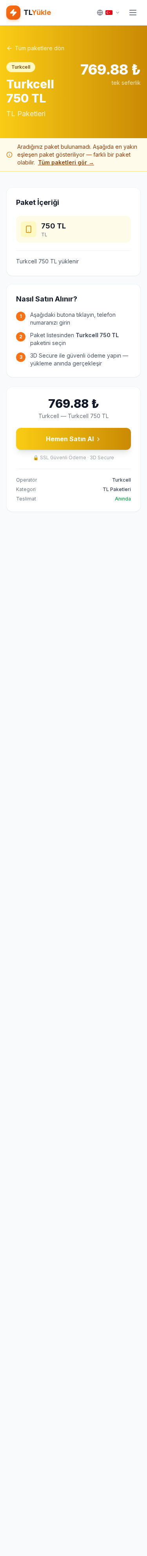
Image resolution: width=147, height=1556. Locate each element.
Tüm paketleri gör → (66, 162)
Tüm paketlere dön (39, 48)
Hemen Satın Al (70, 439)
